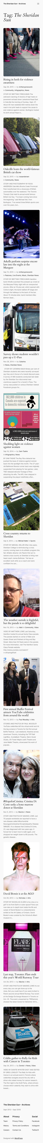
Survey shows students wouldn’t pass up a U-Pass (21, 356)
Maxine (21, 812)
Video (36, 627)
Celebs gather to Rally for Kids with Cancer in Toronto (20, 1060)
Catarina (22, 362)
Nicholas (22, 898)
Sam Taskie (23, 451)
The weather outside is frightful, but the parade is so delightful (21, 622)
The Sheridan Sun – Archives (14, 4)
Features (8, 275)
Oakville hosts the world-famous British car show (21, 171)
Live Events (16, 275)
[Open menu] (38, 3)
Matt (21, 627)
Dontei (21, 1066)
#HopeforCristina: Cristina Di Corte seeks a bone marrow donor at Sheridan (19, 804)
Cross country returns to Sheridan (16, 535)
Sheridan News (33, 275)
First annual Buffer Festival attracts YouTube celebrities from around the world (18, 712)
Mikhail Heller (23, 541)
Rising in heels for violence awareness (18, 81)
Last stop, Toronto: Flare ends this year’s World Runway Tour (21, 976)
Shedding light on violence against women (18, 445)
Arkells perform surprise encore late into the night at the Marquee (20, 264)
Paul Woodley (24, 720)
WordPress (19, 1138)
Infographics (19, 90)
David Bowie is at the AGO (18, 893)
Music (24, 275)
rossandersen (24, 177)
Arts (32, 720)
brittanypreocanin (25, 87)
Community (9, 90)
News (27, 90)
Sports (32, 541)
